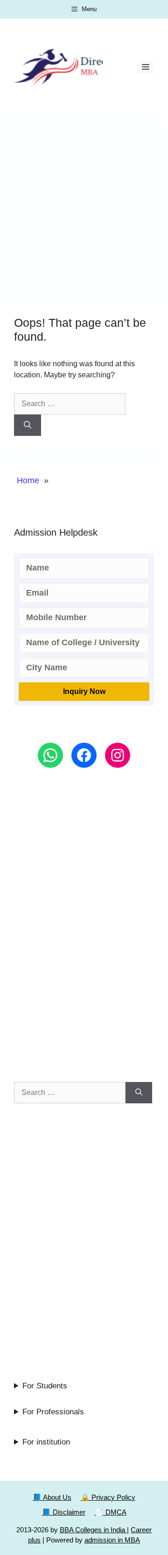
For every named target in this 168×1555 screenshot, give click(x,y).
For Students (44, 1385)
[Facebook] (84, 755)
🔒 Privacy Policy (108, 1497)
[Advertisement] (84, 204)
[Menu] (145, 67)
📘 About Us (52, 1497)
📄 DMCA (110, 1512)
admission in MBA (112, 1540)
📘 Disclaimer (63, 1512)
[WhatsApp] (50, 755)
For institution (46, 1442)
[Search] (27, 425)
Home (28, 480)
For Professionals (53, 1411)
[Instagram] (117, 755)
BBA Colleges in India (93, 1530)
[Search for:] (70, 404)
